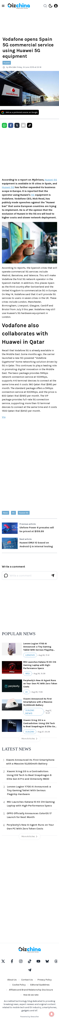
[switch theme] (50, 6)
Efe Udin (12, 67)
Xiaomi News (29, 712)
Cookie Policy (19, 984)
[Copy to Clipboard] (29, 125)
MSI (27, 673)
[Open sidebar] (3, 6)
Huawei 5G (51, 179)
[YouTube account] (38, 961)
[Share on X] (17, 125)
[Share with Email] (23, 125)
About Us (12, 979)
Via (4, 417)
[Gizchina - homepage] (19, 6)
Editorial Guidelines (40, 984)
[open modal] (56, 6)
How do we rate (30, 994)
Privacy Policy (44, 979)
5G (32, 194)
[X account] (3, 961)
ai (26, 691)
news (5, 513)
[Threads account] (56, 961)
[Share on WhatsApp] (4, 125)
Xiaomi (29, 731)
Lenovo (30, 655)
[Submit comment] (52, 575)
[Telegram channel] (29, 970)
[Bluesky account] (47, 961)
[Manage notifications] (51, 1014)
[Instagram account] (21, 961)
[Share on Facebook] (10, 125)
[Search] (45, 6)
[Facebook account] (12, 961)
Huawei (6, 63)
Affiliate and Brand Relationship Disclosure (31, 989)
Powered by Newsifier (29, 1016)
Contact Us (27, 979)
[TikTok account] (29, 961)
